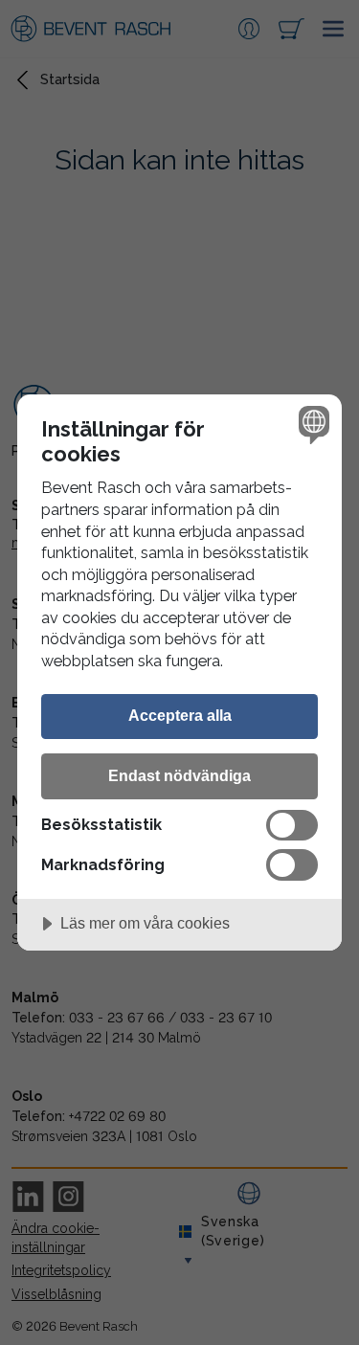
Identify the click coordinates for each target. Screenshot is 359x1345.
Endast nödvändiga (179, 775)
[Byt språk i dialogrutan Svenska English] (311, 424)
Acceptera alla (180, 715)
